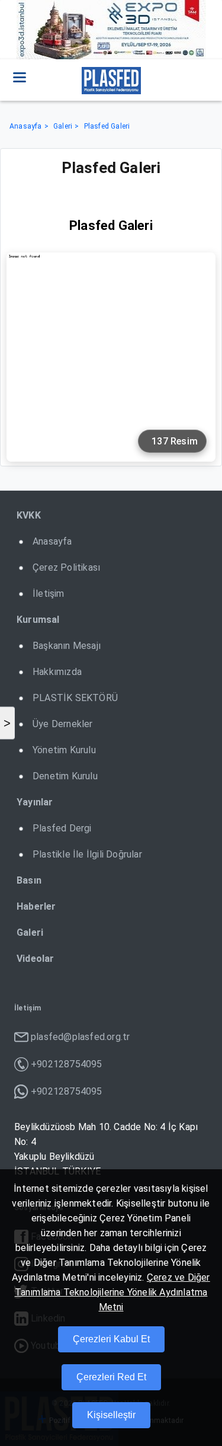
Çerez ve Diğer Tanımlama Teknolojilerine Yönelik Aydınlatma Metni (112, 1292)
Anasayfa (25, 126)
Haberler (36, 906)
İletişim (49, 593)
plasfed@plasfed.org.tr (80, 1036)
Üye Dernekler (63, 724)
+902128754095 (66, 1064)
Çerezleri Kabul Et (111, 1339)
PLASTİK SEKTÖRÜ (75, 697)
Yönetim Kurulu (64, 750)
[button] (19, 77)
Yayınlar (35, 802)
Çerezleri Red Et (111, 1377)
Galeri (62, 126)
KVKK (29, 515)
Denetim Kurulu (65, 776)
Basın (29, 880)
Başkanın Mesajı (67, 645)
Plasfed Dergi (62, 828)
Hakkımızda (57, 671)
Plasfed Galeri (107, 126)
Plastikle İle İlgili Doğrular (87, 854)
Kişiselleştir (111, 1415)
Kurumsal (38, 619)
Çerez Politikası (66, 567)
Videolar (35, 958)
